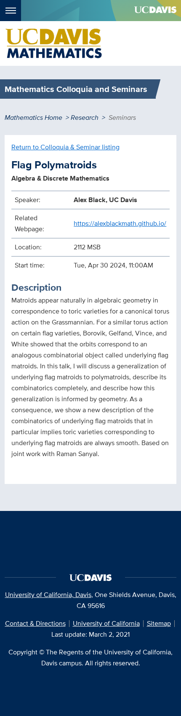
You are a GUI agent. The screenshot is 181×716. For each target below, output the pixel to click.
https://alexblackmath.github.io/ (120, 223)
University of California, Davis (48, 595)
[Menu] (10, 10)
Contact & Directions (35, 623)
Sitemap (159, 623)
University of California (106, 623)
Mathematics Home (33, 117)
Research (84, 117)
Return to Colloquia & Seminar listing (65, 147)
